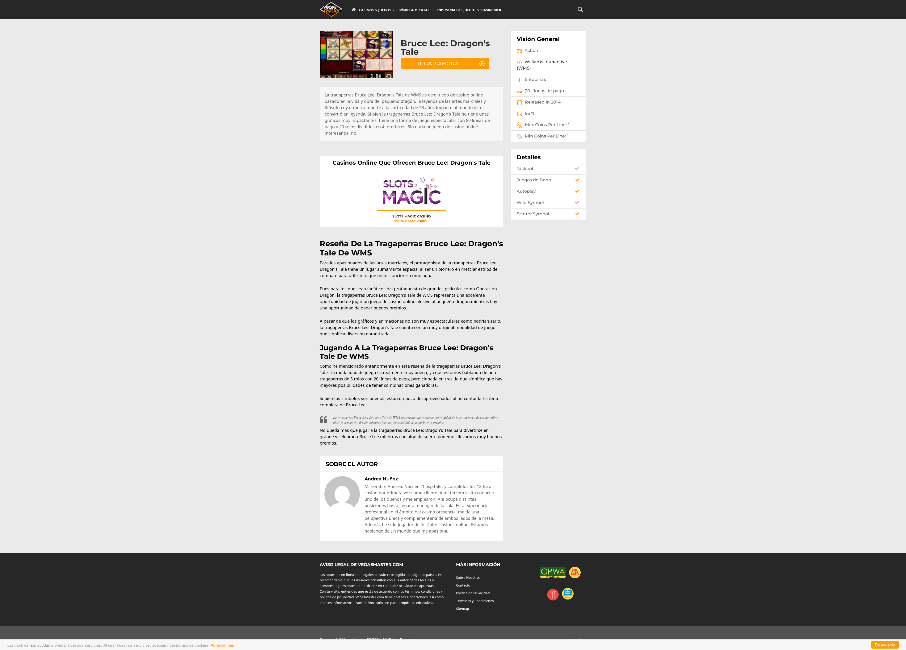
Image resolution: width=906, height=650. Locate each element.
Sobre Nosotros (468, 577)
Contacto (463, 585)
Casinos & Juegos (375, 10)
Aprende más (222, 645)
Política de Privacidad (473, 593)
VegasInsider (489, 10)
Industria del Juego (455, 10)
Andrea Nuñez (381, 479)
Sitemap (462, 608)
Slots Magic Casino (411, 216)
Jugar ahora (438, 63)
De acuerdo (885, 645)
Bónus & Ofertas (413, 10)
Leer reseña (411, 195)
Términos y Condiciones (475, 601)
